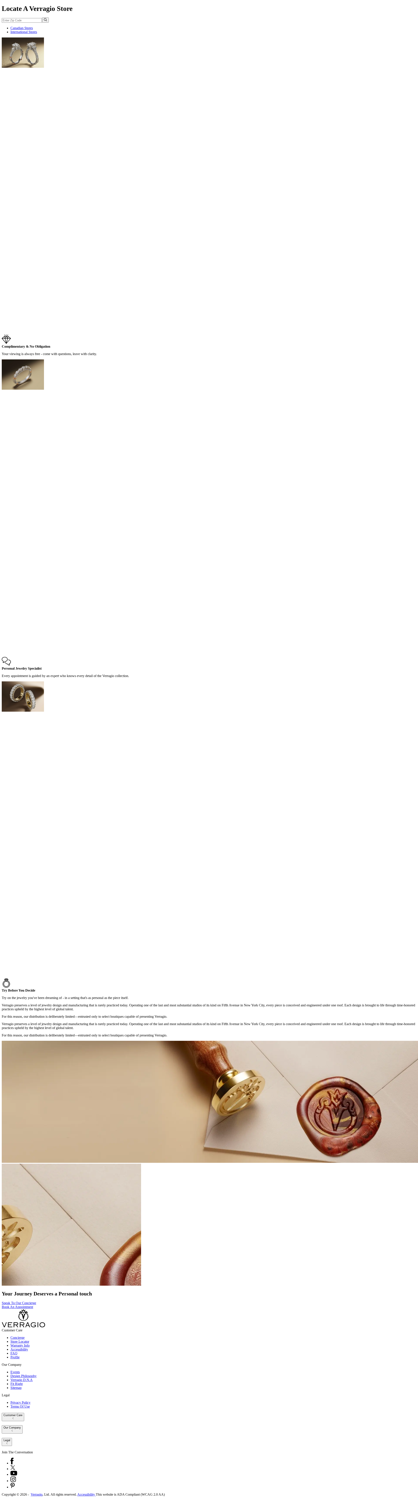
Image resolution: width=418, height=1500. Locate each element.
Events (15, 1372)
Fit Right (16, 1384)
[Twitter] (12, 1469)
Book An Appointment (17, 1307)
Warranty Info (20, 1345)
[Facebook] (11, 1463)
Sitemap (16, 1388)
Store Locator (19, 1341)
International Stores (23, 32)
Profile (15, 1357)
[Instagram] (13, 1481)
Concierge (17, 1337)
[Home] (23, 1326)
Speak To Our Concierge (19, 1303)
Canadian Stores (21, 28)
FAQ (13, 1353)
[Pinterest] (12, 1487)
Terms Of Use (20, 1406)
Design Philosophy (23, 1376)
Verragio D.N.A (21, 1380)
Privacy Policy (20, 1402)
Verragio (36, 1494)
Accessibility (19, 1349)
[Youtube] (13, 1474)
